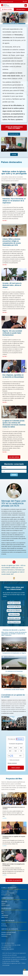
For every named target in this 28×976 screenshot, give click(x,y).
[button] (25, 5)
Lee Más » (5, 818)
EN (23, 1)
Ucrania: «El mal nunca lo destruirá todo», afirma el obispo (12, 285)
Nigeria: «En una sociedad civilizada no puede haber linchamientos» (12, 333)
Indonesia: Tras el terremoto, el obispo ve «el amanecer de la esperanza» (14, 201)
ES (26, 1)
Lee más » (5, 220)
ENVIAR (14, 474)
